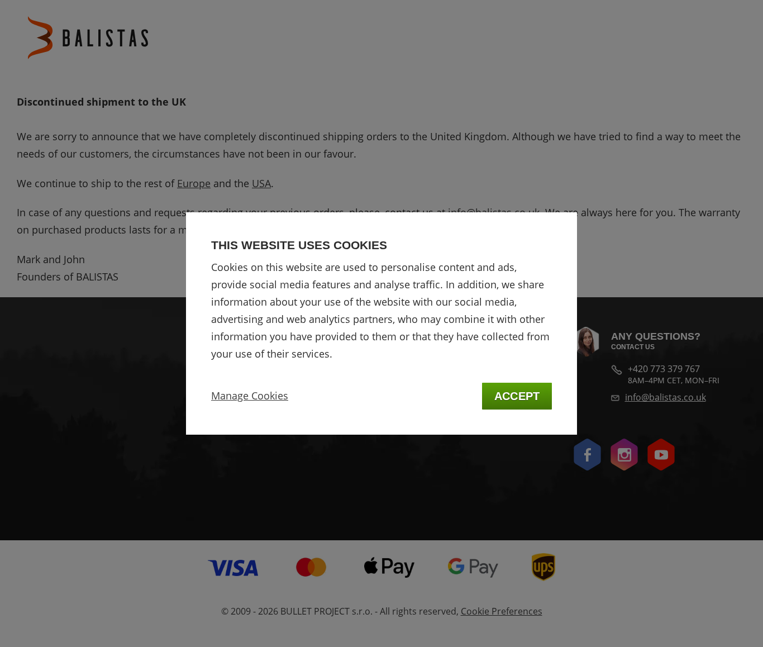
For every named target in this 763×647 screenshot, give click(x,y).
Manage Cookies (249, 395)
